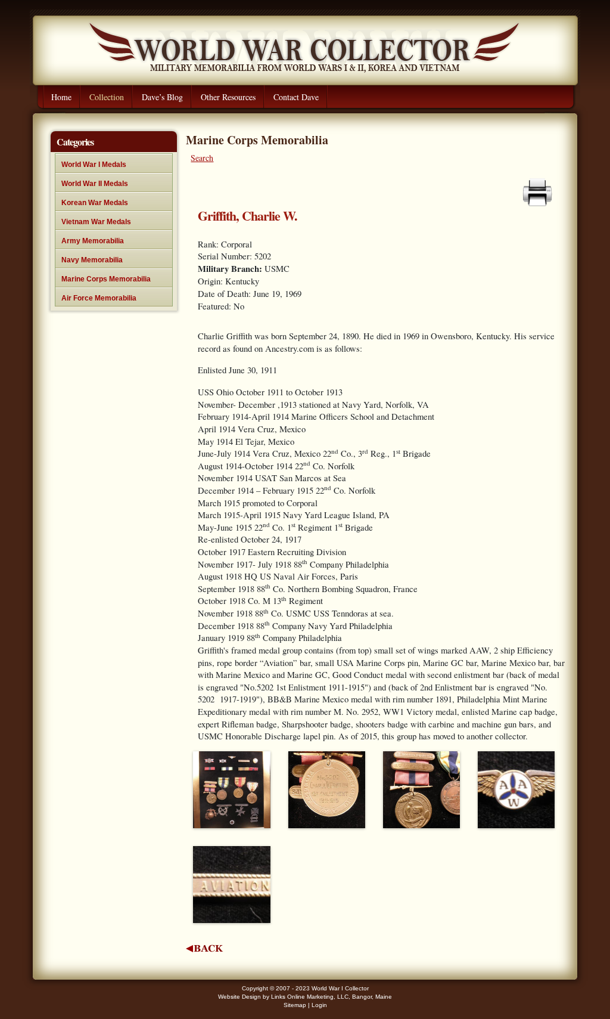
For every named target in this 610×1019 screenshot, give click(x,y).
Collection (106, 97)
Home (61, 97)
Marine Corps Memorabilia (106, 279)
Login (319, 1005)
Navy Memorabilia (92, 260)
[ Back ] (204, 948)
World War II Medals (94, 183)
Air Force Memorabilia (98, 298)
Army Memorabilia (92, 241)
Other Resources (228, 97)
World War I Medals (93, 164)
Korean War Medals (94, 203)
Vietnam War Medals (96, 222)
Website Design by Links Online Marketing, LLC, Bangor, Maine (305, 996)
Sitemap (295, 1005)
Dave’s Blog (162, 97)
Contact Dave (296, 97)
